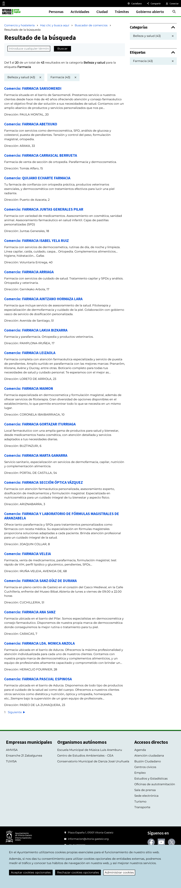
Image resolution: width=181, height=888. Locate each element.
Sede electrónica (146, 795)
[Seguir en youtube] (161, 842)
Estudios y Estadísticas (151, 778)
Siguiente (15, 712)
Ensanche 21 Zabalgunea (24, 755)
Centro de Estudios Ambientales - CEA (85, 755)
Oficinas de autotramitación (154, 784)
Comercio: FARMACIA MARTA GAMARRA (35, 455)
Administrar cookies (119, 872)
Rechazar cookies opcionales (78, 872)
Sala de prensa (145, 790)
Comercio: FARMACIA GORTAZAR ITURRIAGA (40, 424)
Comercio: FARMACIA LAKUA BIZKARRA (35, 330)
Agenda (140, 750)
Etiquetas (137, 52)
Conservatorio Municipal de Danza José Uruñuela (93, 761)
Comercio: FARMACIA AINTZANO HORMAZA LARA (43, 298)
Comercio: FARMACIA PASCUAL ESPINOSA (38, 679)
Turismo (140, 801)
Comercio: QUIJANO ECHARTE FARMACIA (37, 178)
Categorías (138, 27)
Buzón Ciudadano (147, 761)
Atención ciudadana (149, 755)
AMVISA (12, 750)
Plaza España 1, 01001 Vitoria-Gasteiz (90, 832)
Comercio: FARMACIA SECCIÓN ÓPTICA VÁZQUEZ (43, 482)
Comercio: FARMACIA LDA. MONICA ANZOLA (39, 643)
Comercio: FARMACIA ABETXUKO (30, 124)
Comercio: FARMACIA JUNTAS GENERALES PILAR (43, 209)
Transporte (142, 807)
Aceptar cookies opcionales (31, 872)
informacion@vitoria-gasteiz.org (88, 838)
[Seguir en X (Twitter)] (171, 842)
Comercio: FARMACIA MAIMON (28, 388)
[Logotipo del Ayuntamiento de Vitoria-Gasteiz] (19, 837)
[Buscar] (174, 12)
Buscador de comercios (91, 25)
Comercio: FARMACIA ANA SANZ (30, 612)
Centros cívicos (145, 767)
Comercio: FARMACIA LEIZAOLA (29, 352)
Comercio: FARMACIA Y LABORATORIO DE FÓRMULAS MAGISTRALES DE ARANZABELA (61, 515)
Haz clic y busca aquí (54, 25)
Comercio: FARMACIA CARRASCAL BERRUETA (40, 155)
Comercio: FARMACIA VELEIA (27, 553)
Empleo (140, 773)
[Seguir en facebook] (151, 842)
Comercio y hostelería (19, 25)
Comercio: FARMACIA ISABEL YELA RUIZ (36, 240)
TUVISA (11, 761)
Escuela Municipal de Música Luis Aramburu (89, 750)
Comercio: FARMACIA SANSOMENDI (32, 88)
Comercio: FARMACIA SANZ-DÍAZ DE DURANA (40, 580)
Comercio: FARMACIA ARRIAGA (29, 272)
